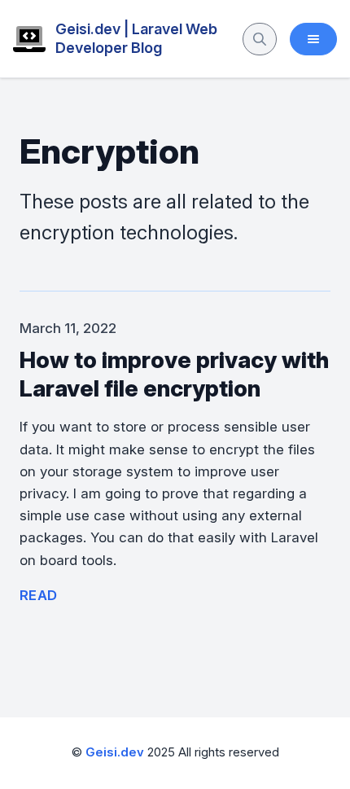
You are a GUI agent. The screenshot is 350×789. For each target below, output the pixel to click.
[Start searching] (260, 39)
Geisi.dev (114, 752)
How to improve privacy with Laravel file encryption (174, 374)
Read (39, 595)
